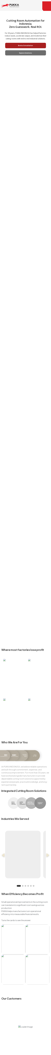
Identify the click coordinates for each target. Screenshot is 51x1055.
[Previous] (3, 855)
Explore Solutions (25, 53)
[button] (46, 6)
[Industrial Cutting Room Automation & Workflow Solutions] (10, 5)
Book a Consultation (25, 45)
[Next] (48, 855)
